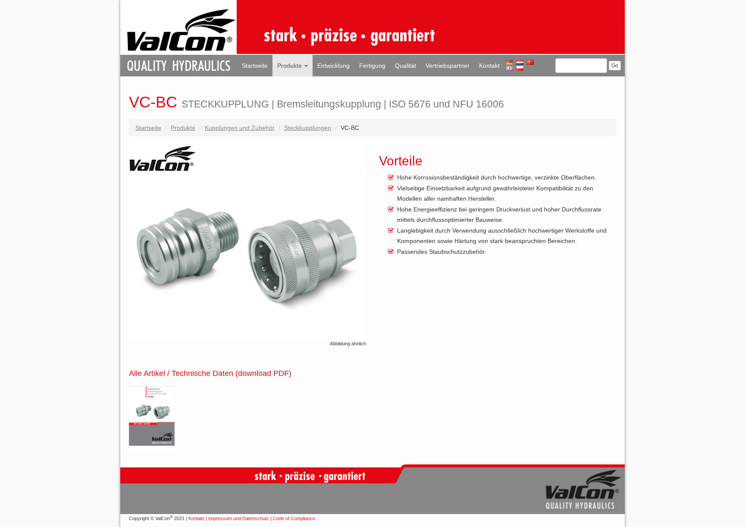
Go (614, 66)
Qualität (405, 65)
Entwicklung (333, 65)
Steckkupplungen (307, 127)
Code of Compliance (294, 518)
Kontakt (489, 65)
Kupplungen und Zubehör (240, 127)
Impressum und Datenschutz (238, 518)
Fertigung (372, 65)
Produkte (290, 65)
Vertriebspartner (448, 65)
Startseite (255, 65)
